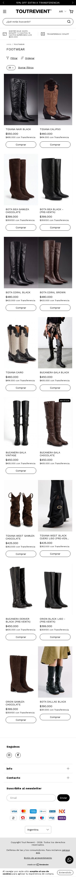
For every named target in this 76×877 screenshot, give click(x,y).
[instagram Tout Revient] (9, 755)
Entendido (65, 872)
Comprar (21, 144)
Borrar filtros (26, 67)
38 (9, 67)
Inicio (9, 44)
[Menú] (4, 11)
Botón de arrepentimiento (38, 858)
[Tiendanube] (38, 865)
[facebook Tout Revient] (18, 755)
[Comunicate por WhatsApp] (69, 860)
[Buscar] (69, 21)
